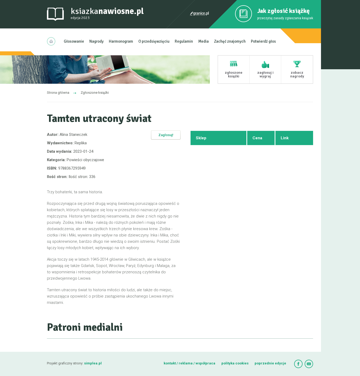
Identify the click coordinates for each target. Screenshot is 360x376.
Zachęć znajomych (230, 41)
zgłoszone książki (233, 74)
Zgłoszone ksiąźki (95, 93)
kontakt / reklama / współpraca (190, 363)
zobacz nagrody (297, 74)
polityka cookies (235, 363)
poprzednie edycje (270, 363)
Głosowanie (74, 41)
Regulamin (184, 41)
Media (203, 41)
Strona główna (58, 93)
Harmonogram (121, 41)
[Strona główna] (53, 41)
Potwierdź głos (263, 41)
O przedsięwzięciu (153, 41)
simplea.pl (93, 363)
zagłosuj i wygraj (265, 74)
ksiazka (107, 13)
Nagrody (96, 41)
